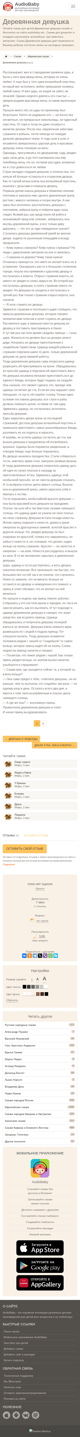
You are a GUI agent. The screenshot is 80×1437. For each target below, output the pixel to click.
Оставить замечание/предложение (25, 1392)
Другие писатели (15, 1141)
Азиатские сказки (15, 1120)
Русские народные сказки (20, 1024)
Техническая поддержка (18, 1375)
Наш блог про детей (16, 1342)
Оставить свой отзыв (24, 848)
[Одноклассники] (29, 955)
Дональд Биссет (14, 1072)
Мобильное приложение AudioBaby (25, 1337)
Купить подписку (14, 1360)
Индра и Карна (23, 772)
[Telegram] (35, 955)
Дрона (18, 804)
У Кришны (20, 783)
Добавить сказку (13, 1348)
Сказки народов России (19, 1100)
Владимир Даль (14, 1086)
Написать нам (12, 1387)
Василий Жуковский (17, 1038)
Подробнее (9, 864)
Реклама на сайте (14, 1398)
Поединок (20, 814)
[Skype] (55, 955)
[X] (40, 955)
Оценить (40, 888)
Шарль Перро (13, 1059)
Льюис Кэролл (13, 1079)
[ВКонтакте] (24, 955)
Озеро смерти (22, 762)
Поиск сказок (11, 1331)
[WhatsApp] (50, 955)
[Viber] (45, 955)
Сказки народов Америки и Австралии (28, 1114)
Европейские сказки (17, 1107)
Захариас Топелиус (17, 1134)
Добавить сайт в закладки (19, 1354)
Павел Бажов (13, 1093)
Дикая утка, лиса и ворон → (54, 745)
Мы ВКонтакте (12, 1381)
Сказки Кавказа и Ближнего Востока (26, 1127)
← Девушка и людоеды (21, 738)
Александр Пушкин (16, 1031)
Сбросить (12, 1000)
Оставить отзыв (36, 835)
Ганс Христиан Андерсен (20, 1045)
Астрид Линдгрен (15, 1066)
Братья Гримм (13, 1052)
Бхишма (19, 793)
